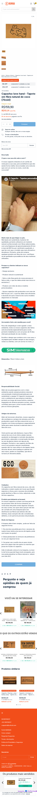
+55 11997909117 (6, 722)
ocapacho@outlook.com (9, 725)
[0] (34, 4)
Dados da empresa (7, 745)
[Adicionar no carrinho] (18, 352)
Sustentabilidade (6, 730)
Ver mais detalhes (6, 119)
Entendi (28, 794)
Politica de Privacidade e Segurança (12, 742)
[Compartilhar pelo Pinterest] (10, 574)
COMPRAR (18, 564)
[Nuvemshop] (9, 764)
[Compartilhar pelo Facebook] (5, 574)
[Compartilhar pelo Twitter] (8, 574)
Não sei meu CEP (6, 148)
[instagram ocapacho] (2, 713)
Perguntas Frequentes (8, 736)
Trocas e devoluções (8, 739)
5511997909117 (6, 719)
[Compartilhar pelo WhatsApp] (2, 574)
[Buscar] (33, 9)
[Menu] (2, 3)
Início (3, 75)
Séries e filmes (10, 75)
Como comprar (6, 733)
